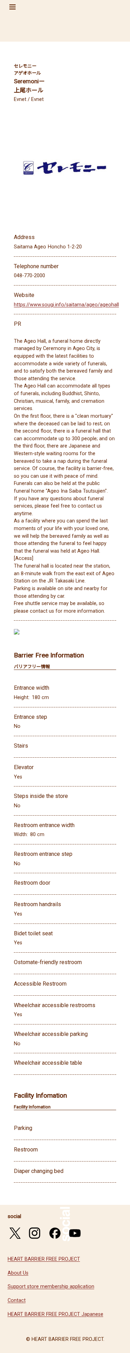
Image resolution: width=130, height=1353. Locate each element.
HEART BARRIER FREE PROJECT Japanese (55, 1314)
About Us (18, 1273)
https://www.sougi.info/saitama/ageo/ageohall (66, 305)
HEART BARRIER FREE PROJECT (44, 1259)
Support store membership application (51, 1287)
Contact (17, 1300)
